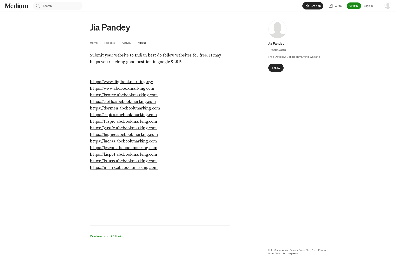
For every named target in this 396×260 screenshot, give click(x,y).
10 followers (97, 236)
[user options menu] (387, 5)
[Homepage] (16, 5)
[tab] (94, 43)
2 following (117, 236)
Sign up (353, 5)
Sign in (368, 6)
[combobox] (62, 6)
